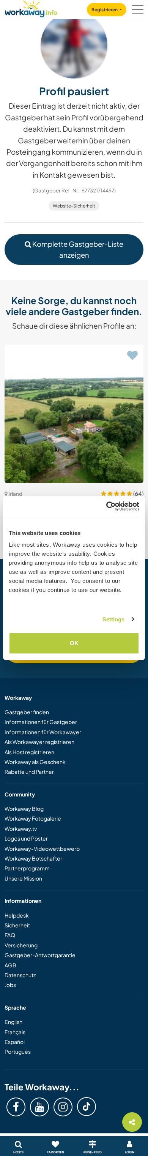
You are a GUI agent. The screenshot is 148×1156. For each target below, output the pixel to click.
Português (18, 1051)
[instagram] (63, 1107)
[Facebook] (15, 1107)
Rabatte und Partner (29, 771)
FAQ (10, 935)
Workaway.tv (21, 828)
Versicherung (21, 945)
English (13, 1021)
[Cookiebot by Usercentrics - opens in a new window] (106, 506)
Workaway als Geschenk (35, 761)
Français (15, 1031)
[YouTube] (39, 1107)
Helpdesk (17, 915)
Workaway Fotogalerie (33, 818)
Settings (113, 619)
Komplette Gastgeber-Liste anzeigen (77, 249)
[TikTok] (86, 1106)
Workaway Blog (24, 808)
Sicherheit (17, 925)
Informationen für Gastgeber (41, 721)
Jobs (10, 984)
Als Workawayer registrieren (39, 741)
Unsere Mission (23, 878)
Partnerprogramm (27, 868)
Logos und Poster (26, 838)
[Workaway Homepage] (31, 7)
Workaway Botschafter (33, 858)
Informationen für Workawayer (43, 732)
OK (74, 643)
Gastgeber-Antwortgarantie (40, 955)
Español (15, 1041)
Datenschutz (20, 975)
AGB (10, 965)
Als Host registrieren (29, 752)
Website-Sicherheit (74, 206)
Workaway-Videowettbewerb (42, 848)
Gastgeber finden (27, 712)
